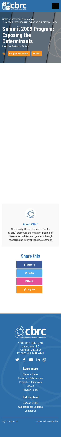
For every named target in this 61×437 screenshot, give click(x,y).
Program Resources (18, 53)
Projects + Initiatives (30, 382)
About (30, 386)
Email (30, 281)
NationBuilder (53, 421)
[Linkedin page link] (38, 360)
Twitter (30, 273)
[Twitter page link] (17, 360)
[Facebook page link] (24, 360)
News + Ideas (30, 374)
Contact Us (30, 410)
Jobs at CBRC (30, 402)
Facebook (30, 265)
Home (5, 19)
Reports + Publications (23, 19)
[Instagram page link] (44, 360)
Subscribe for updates (30, 406)
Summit (36, 53)
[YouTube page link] (31, 360)
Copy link (30, 289)
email (15, 421)
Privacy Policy (30, 389)
